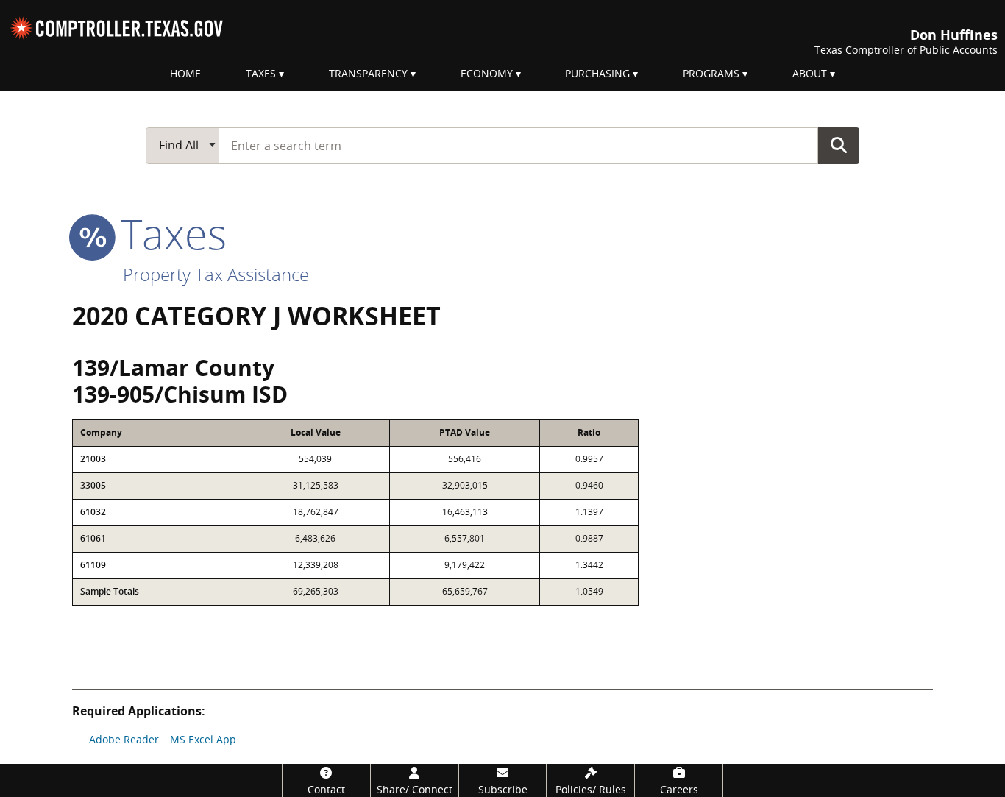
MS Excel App (203, 739)
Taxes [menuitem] (261, 73)
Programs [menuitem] (711, 73)
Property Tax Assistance (216, 274)
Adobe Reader (124, 739)
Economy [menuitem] (487, 73)
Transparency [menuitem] (368, 73)
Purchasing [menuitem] (597, 73)
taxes (168, 233)
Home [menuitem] (185, 73)
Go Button (838, 145)
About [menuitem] (809, 73)
